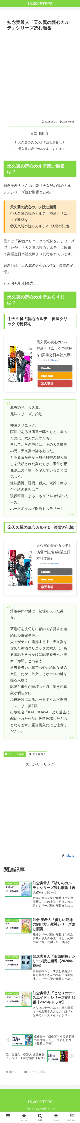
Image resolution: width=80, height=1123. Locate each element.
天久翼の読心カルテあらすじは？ (41, 149)
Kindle (46, 368)
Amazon (47, 376)
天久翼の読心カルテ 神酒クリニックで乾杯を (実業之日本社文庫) (54, 348)
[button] (71, 758)
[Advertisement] (40, 75)
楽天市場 (47, 383)
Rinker (54, 360)
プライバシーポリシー (40, 1109)
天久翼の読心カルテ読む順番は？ (41, 142)
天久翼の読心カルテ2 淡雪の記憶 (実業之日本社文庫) (55, 552)
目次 (34, 133)
